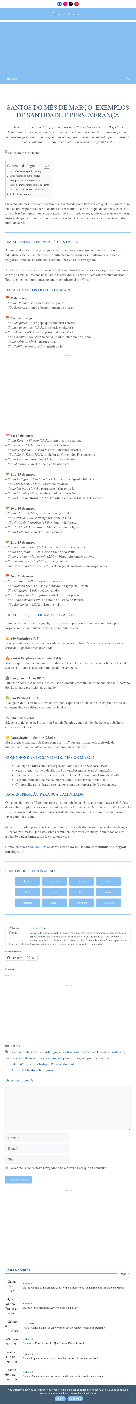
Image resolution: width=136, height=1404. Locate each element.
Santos (68, 95)
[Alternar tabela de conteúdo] (45, 166)
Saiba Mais (75, 1398)
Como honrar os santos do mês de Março (29, 184)
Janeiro (27, 881)
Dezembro (109, 903)
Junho (54, 892)
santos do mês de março (21, 1058)
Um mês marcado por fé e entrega (26, 171)
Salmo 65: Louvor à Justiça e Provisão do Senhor (44, 1064)
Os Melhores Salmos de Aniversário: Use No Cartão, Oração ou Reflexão (64, 1327)
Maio (27, 892)
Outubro (54, 903)
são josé (87, 1058)
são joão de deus (69, 1058)
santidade (118, 1052)
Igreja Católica (62, 1052)
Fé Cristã (44, 1052)
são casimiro (47, 1058)
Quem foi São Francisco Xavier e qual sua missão (50, 1307)
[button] (127, 78)
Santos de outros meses (21, 194)
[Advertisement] (68, 46)
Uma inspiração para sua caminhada (27, 189)
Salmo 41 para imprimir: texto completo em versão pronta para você (60, 1358)
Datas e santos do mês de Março (25, 175)
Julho (81, 892)
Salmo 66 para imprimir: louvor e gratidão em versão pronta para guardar (63, 1376)
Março (81, 881)
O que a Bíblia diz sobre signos (32, 1070)
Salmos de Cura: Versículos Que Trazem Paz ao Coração (54, 1343)
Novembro (81, 903)
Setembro (27, 903)
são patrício (102, 1058)
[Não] (131, 1394)
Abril (108, 881)
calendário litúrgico (24, 1052)
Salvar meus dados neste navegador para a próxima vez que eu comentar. (58, 1167)
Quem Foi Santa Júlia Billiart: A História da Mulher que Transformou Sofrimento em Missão (73, 1287)
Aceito (60, 1398)
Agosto (108, 892)
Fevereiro (54, 881)
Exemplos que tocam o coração (25, 180)
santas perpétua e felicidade (91, 1052)
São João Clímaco (40, 846)
